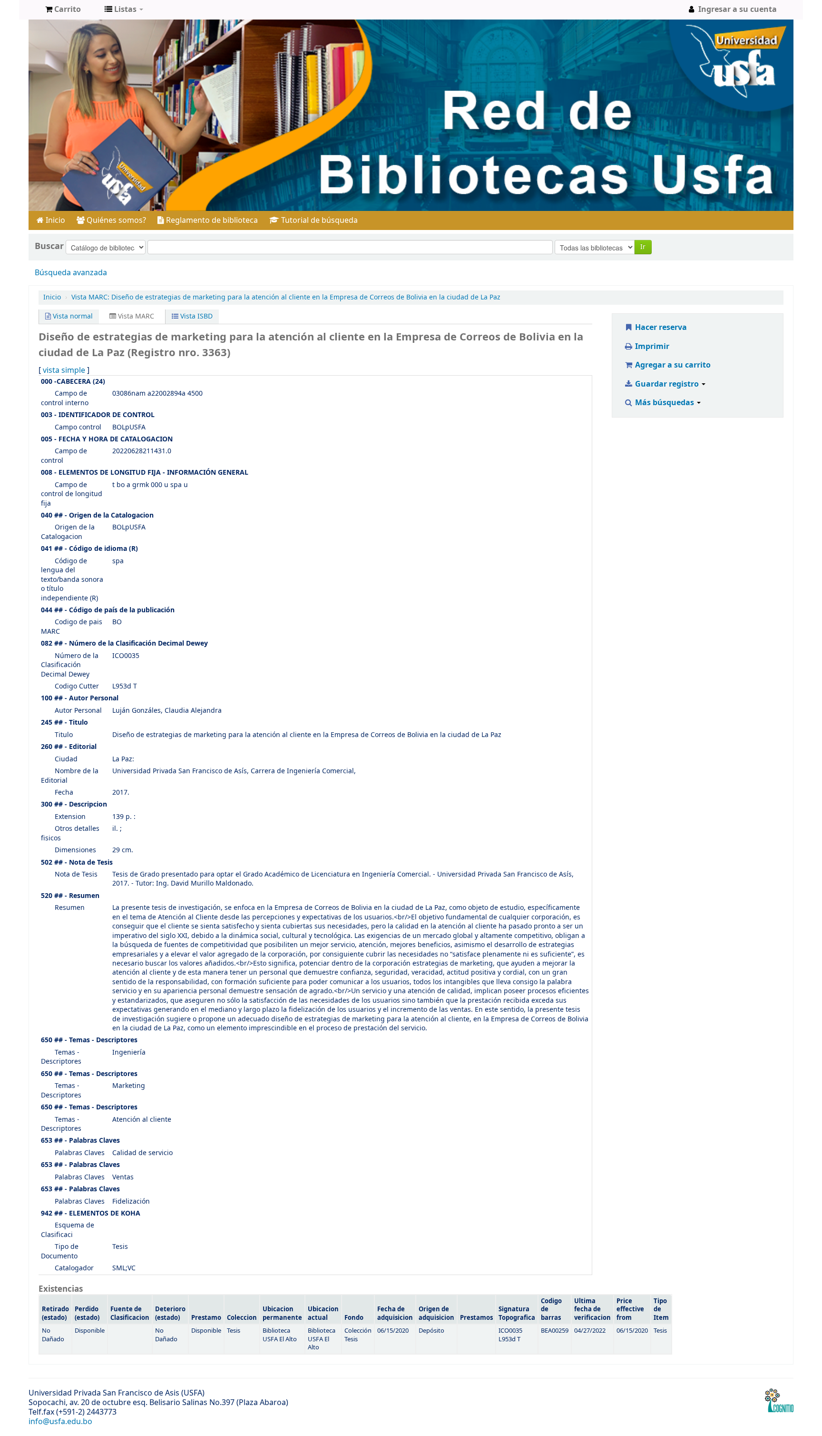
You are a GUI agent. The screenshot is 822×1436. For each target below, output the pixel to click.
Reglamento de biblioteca (211, 220)
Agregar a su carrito (672, 365)
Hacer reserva (660, 327)
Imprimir (651, 346)
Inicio (54, 220)
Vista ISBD (195, 316)
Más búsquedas (664, 403)
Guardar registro (667, 384)
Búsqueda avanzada (71, 273)
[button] (63, 9)
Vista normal (72, 316)
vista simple (64, 370)
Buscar (49, 246)
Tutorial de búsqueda (318, 220)
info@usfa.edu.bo (60, 1421)
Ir (643, 247)
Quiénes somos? (115, 220)
